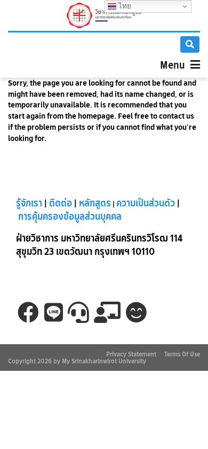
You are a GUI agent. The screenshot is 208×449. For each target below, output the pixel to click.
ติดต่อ (60, 203)
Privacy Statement (131, 354)
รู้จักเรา (29, 203)
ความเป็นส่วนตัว (145, 203)
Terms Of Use (182, 354)
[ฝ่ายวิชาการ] (104, 15)
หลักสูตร (95, 203)
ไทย (123, 6)
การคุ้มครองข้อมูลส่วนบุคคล (70, 216)
